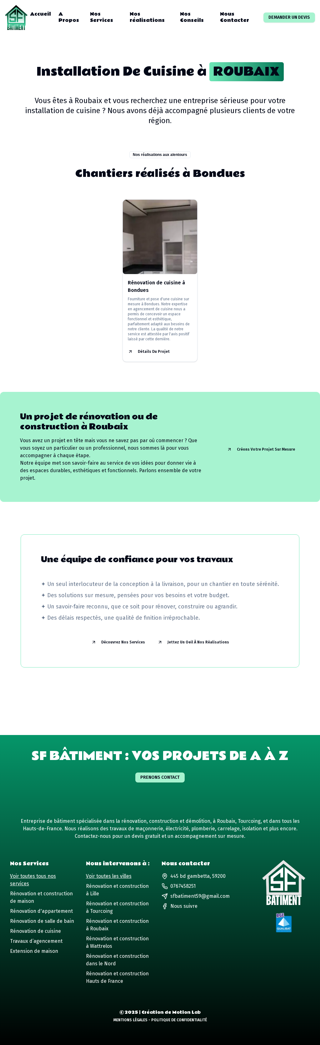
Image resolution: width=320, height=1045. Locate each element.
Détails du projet (154, 351)
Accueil (40, 14)
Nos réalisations (147, 17)
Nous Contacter (234, 17)
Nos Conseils (192, 17)
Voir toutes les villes (109, 876)
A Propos (68, 17)
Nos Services (101, 17)
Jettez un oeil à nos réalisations (198, 642)
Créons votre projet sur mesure (266, 449)
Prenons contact (160, 777)
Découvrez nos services (123, 642)
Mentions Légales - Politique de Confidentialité (160, 1020)
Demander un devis (289, 17)
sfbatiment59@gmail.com (200, 896)
